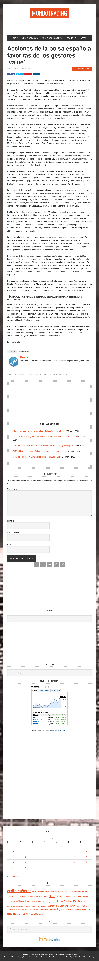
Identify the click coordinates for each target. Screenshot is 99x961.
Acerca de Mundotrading (12, 957)
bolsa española (64, 891)
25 (13, 867)
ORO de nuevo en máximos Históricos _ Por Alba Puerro (37, 456)
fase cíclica (77, 896)
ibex (21, 901)
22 (62, 862)
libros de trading (15, 906)
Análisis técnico (60, 375)
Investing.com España (59, 730)
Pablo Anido (31, 909)
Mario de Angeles (43, 905)
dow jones (44, 896)
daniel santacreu (13, 896)
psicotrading (54, 909)
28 (49, 867)
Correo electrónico (15, 532)
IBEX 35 (38, 902)
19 (25, 862)
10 (86, 851)
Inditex (44, 902)
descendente (29, 896)
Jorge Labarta (51, 902)
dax (22, 896)
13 (37, 857)
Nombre (11, 520)
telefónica (85, 909)
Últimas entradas (24, 352)
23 (74, 862)
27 (37, 867)
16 (74, 857)
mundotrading (81, 905)
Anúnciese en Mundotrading (62, 957)
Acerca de (12, 352)
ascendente (37, 891)
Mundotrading (49, 13)
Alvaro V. (24, 357)
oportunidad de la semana (16, 909)
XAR (26, 913)
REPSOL (64, 909)
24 (86, 862)
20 (37, 862)
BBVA (44, 891)
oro (26, 909)
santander (78, 909)
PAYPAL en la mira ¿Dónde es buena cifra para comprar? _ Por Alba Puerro (45, 436)
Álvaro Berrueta (36, 913)
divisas (38, 896)
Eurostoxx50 (62, 896)
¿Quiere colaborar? (28, 957)
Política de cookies (79, 957)
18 (13, 862)
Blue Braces (50, 891)
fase (70, 896)
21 (49, 862)
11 (13, 857)
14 (49, 857)
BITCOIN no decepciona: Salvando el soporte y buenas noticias (40, 451)
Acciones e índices (26, 375)
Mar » (15, 876)
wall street (20, 914)
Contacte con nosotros (44, 957)
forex (15, 901)
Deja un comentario (82, 69)
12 (25, 857)
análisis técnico (19, 890)
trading (12, 913)
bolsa (57, 891)
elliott (52, 896)
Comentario (12, 488)
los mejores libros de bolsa (27, 906)
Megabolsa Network (47, 954)
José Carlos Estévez (70, 901)
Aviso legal (91, 957)
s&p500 (71, 909)
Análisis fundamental (44, 375)
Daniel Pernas (81, 891)
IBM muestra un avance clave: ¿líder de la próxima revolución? (40, 431)
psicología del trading (42, 909)
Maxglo (53, 905)
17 (86, 857)
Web (9, 544)
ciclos (72, 891)
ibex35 (30, 900)
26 (25, 867)
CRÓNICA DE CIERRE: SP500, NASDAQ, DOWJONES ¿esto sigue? (43, 445)
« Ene (9, 876)
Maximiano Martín (66, 905)
